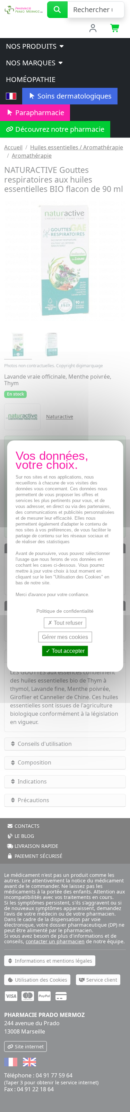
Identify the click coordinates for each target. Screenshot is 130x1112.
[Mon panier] (115, 29)
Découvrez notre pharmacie (59, 129)
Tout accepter (67, 651)
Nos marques (31, 62)
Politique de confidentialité (65, 611)
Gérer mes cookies (65, 637)
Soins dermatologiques (74, 96)
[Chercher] (57, 9)
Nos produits (32, 46)
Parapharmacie (39, 112)
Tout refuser (67, 623)
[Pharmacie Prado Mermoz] (23, 9)
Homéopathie (30, 79)
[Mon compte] (92, 29)
